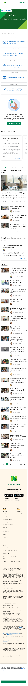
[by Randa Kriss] (11, 211)
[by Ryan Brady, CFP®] (11, 277)
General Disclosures (10, 633)
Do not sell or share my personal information (11, 562)
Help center (20, 511)
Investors (5, 539)
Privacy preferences (8, 558)
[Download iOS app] (8, 495)
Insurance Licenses (7, 600)
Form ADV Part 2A (12, 630)
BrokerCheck (9, 634)
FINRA (19, 627)
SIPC (22, 627)
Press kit (5, 537)
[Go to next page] (24, 464)
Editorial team (6, 531)
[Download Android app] (19, 495)
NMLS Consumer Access (8, 585)
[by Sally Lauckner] (11, 393)
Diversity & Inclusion (8, 522)
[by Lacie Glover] (11, 323)
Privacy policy (6, 553)
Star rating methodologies (7, 528)
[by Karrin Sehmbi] (11, 285)
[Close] (25, 665)
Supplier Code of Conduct (10, 550)
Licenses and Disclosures (8, 588)
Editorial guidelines (8, 524)
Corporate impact (7, 519)
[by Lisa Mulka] (11, 460)
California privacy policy (9, 556)
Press (4, 534)
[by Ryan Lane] (11, 364)
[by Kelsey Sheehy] (11, 333)
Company (5, 511)
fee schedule (17, 633)
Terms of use (6, 548)
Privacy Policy (21, 630)
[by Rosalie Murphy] (11, 220)
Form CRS (5, 630)
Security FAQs (20, 513)
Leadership (6, 513)
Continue (13, 681)
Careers (5, 516)
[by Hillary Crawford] (11, 304)
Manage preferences (13, 677)
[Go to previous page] (4, 464)
